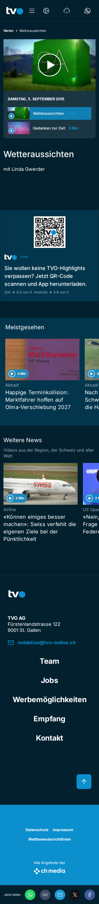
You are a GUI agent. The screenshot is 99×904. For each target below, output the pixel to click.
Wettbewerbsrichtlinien (49, 839)
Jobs (49, 680)
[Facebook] (89, 895)
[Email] (60, 895)
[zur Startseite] (14, 11)
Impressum (63, 829)
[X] (75, 895)
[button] (45, 895)
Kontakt (49, 737)
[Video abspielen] (49, 65)
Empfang (49, 718)
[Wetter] (66, 11)
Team (49, 661)
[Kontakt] (87, 11)
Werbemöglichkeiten (50, 699)
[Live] (46, 11)
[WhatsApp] (30, 895)
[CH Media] (49, 870)
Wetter (8, 31)
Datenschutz (37, 829)
